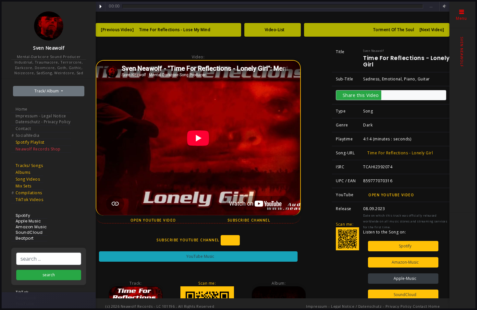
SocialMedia (28, 135)
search (49, 275)
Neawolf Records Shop (38, 149)
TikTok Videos (29, 199)
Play (101, 6)
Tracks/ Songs (29, 165)
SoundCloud (404, 294)
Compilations (29, 193)
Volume (443, 6)
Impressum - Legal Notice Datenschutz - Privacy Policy (43, 119)
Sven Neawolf (48, 48)
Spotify (404, 246)
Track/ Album (47, 91)
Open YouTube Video (152, 220)
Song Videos (28, 179)
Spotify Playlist (30, 142)
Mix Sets (23, 186)
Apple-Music (404, 278)
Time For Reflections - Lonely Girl (399, 153)
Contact (23, 128)
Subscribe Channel (249, 220)
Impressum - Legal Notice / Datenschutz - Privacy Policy (359, 306)
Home (22, 109)
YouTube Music (199, 256)
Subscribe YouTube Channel (188, 240)
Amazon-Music (405, 262)
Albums (23, 172)
